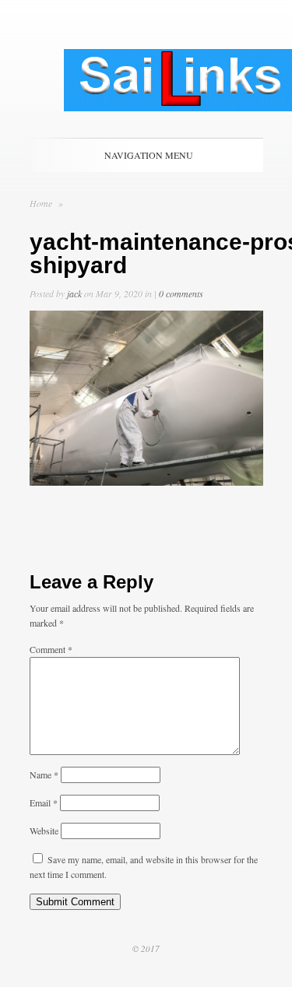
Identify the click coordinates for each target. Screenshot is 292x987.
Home (41, 203)
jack (74, 293)
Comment (51, 649)
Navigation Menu (148, 155)
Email (44, 802)
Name (44, 774)
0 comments (181, 293)
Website (44, 830)
